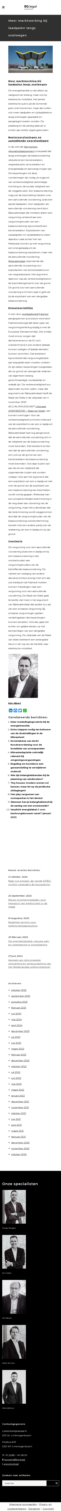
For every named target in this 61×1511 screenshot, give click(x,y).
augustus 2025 (19, 1001)
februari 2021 (18, 1136)
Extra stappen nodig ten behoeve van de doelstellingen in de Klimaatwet (31, 733)
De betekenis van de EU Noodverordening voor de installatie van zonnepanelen (28, 745)
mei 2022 (16, 1084)
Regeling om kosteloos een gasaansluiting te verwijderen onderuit (28, 767)
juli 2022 (15, 1072)
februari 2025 (18, 1007)
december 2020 (20, 1142)
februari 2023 (18, 1054)
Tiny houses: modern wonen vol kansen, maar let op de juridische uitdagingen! (30, 786)
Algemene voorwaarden (23, 1504)
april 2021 (16, 1125)
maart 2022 (17, 1089)
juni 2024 (16, 1013)
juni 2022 (16, 1078)
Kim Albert (14, 703)
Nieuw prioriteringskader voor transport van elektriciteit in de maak (27, 903)
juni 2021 (16, 1119)
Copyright (48, 1508)
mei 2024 (16, 1019)
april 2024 (16, 1025)
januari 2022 (18, 1095)
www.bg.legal (11, 1464)
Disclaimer (34, 1508)
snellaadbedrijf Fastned (35, 314)
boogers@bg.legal (14, 1459)
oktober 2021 (18, 1113)
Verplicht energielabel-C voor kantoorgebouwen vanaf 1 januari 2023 (31, 813)
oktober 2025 (19, 990)
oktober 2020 (19, 1154)
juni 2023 (16, 1043)
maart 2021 (17, 1131)
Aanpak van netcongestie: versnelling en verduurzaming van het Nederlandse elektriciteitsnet (29, 963)
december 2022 (20, 1060)
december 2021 (20, 1101)
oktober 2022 (19, 1066)
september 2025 (20, 996)
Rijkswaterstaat (16, 261)
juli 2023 (15, 1037)
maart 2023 (17, 1048)
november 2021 (20, 1107)
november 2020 (20, 1148)
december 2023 (20, 1031)
